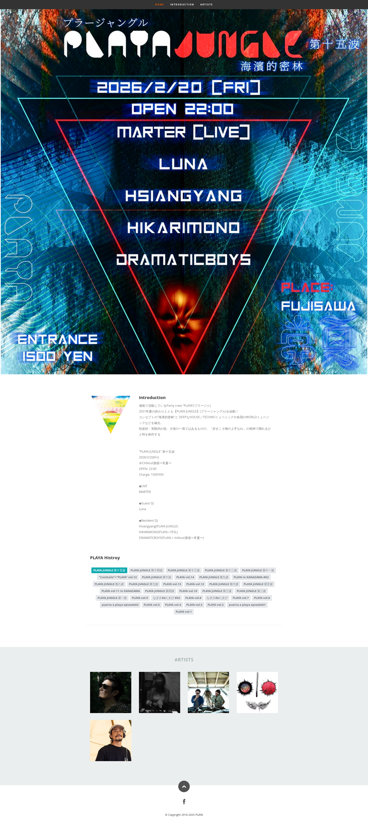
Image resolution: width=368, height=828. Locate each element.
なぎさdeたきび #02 (166, 598)
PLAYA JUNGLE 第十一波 (258, 570)
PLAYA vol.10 (188, 591)
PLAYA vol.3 (194, 605)
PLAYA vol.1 (184, 612)
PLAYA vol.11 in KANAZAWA (121, 591)
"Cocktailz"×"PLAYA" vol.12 (118, 577)
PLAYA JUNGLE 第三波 (217, 591)
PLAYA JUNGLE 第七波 (143, 584)
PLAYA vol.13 (172, 584)
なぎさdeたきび (217, 598)
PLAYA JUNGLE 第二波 (251, 591)
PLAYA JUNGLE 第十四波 (147, 570)
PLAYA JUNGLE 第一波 (112, 598)
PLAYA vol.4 (173, 605)
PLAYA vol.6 (262, 598)
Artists (206, 4)
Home (159, 4)
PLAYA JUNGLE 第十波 (156, 577)
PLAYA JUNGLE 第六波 (223, 584)
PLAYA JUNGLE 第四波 (159, 591)
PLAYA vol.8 (193, 598)
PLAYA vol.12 (195, 584)
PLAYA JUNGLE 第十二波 (221, 570)
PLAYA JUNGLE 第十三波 (184, 570)
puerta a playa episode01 (247, 605)
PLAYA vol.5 (152, 605)
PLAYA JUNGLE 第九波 (213, 577)
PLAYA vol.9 (140, 598)
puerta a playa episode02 (120, 605)
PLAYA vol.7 (241, 598)
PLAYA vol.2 (216, 605)
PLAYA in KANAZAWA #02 (251, 577)
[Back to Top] (184, 786)
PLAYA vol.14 (185, 577)
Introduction (182, 4)
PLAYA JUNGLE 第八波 (109, 584)
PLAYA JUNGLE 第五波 (258, 584)
